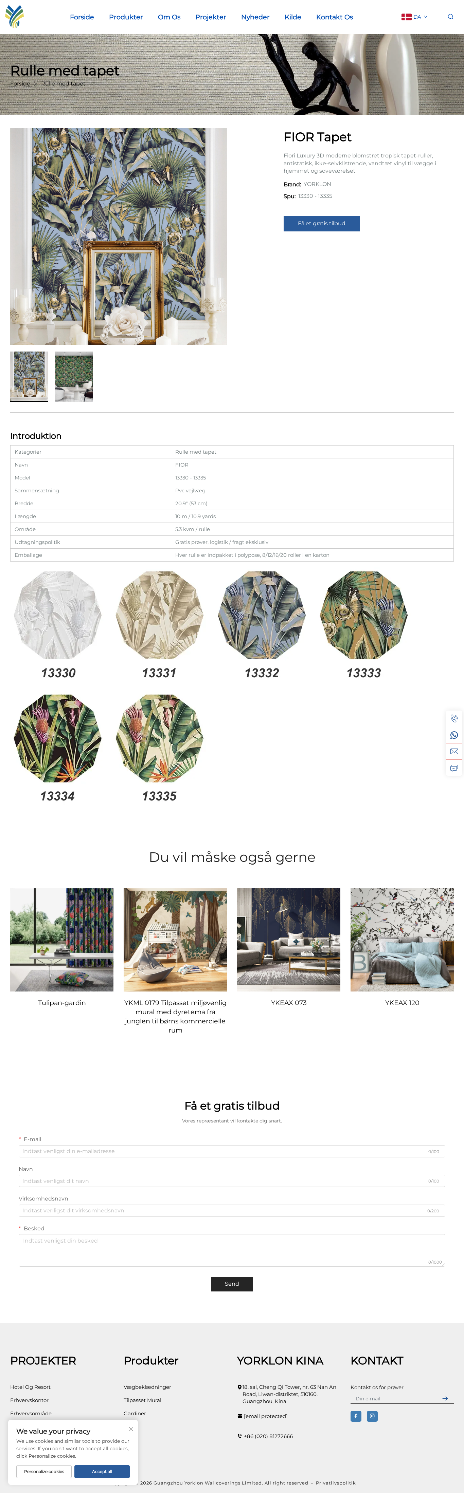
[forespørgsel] (454, 767)
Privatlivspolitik (336, 1483)
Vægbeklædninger (147, 1387)
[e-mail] (454, 751)
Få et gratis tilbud (321, 223)
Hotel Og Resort (30, 1387)
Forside (82, 17)
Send (232, 1284)
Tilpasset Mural (142, 1400)
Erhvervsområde (31, 1413)
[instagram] (372, 1416)
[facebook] (356, 1416)
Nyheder (255, 17)
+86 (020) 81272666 (268, 1436)
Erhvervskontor (29, 1400)
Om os (169, 17)
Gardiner (135, 1413)
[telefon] (454, 719)
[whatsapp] (454, 735)
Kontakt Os (334, 17)
